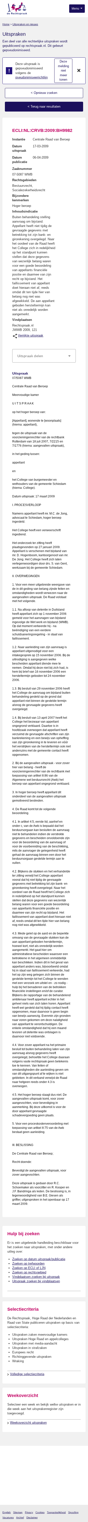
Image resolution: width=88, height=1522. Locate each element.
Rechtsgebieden (24, 180)
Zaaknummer (22, 169)
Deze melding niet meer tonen (63, 70)
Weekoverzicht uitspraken (28, 1422)
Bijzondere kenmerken (20, 198)
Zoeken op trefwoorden (28, 1263)
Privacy (29, 1512)
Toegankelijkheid (56, 1512)
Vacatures (8, 1517)
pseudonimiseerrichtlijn (31, 77)
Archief (20, 1517)
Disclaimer (32, 1517)
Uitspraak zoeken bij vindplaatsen (36, 1281)
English (6, 1512)
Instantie (18, 139)
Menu (76, 8)
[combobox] (44, 356)
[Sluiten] (79, 71)
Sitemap (17, 1512)
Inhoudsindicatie (25, 211)
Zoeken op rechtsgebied (29, 1272)
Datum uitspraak (19, 148)
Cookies (39, 1512)
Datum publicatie (19, 160)
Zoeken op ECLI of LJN (28, 1268)
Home (6, 24)
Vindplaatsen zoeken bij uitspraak (36, 1277)
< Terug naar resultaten (44, 106)
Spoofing (73, 1512)
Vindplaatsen (22, 320)
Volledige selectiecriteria (27, 1374)
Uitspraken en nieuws (25, 24)
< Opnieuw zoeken (44, 93)
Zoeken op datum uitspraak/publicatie (38, 1259)
